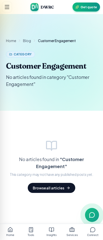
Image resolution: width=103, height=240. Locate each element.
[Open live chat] (92, 215)
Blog (27, 40)
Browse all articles (48, 188)
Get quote (88, 7)
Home (11, 40)
